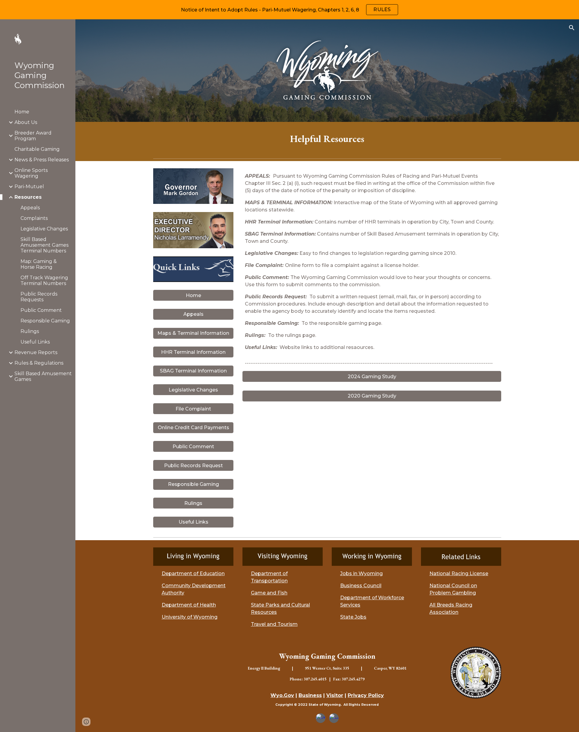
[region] (289, 9)
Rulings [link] (30, 331)
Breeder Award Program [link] (33, 135)
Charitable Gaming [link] (37, 149)
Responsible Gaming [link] (45, 321)
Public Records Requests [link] (39, 297)
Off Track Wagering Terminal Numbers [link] (44, 280)
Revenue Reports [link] (35, 352)
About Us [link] (25, 122)
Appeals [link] (30, 208)
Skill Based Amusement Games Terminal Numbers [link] (44, 245)
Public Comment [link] (41, 310)
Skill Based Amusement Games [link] (43, 376)
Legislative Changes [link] (44, 229)
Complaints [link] (34, 218)
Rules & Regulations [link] (38, 363)
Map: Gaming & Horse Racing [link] (39, 264)
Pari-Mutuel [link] (29, 186)
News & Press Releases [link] (41, 160)
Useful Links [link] (35, 342)
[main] (327, 138)
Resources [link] (28, 197)
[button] (572, 28)
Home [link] (21, 112)
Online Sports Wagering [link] (31, 173)
